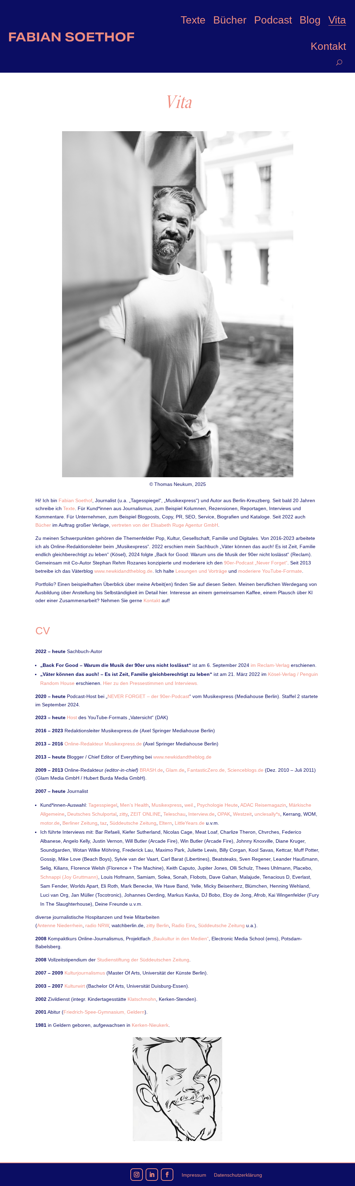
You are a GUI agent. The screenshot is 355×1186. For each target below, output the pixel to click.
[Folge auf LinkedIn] (152, 1174)
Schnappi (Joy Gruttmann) (69, 877)
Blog (310, 20)
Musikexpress (166, 805)
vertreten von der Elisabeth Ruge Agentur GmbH (165, 525)
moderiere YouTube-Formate (270, 571)
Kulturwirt (74, 986)
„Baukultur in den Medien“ (179, 938)
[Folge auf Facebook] (167, 1174)
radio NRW (97, 925)
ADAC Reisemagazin (263, 805)
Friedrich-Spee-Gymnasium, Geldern (104, 1012)
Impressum (194, 1175)
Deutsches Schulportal (91, 814)
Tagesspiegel (102, 805)
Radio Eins (183, 925)
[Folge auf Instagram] (136, 1174)
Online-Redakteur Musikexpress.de (103, 743)
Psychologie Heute (217, 805)
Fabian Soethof (75, 500)
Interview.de (201, 814)
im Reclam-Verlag (270, 665)
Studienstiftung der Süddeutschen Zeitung (143, 959)
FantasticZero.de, (206, 770)
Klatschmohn (142, 999)
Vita (337, 20)
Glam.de (175, 770)
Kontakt (328, 46)
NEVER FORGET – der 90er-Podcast (148, 696)
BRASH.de (151, 770)
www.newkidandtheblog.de (123, 571)
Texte (193, 20)
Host (72, 717)
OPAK (223, 814)
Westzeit (242, 814)
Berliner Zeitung (79, 823)
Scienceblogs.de (245, 770)
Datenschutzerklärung (238, 1175)
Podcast (273, 20)
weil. (189, 805)
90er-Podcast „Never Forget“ (255, 562)
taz (103, 823)
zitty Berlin (157, 925)
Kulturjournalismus (84, 973)
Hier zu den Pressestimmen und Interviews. (150, 683)
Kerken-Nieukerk (150, 1025)
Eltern (165, 823)
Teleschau (174, 814)
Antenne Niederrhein (60, 925)
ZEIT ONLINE (145, 814)
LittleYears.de (190, 823)
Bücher (229, 20)
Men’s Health (134, 805)
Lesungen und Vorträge (201, 571)
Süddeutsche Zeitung (133, 823)
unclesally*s (267, 814)
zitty (123, 814)
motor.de (50, 823)
